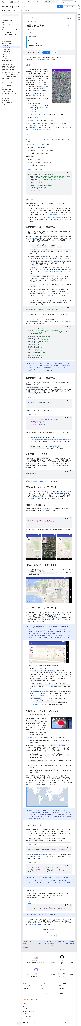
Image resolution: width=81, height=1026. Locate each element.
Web (42, 991)
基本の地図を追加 (58, 217)
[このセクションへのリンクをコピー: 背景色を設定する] (40, 891)
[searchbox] (10, 15)
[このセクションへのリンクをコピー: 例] (29, 135)
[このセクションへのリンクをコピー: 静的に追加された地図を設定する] (56, 227)
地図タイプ (33, 112)
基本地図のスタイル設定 (36, 705)
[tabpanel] (49, 183)
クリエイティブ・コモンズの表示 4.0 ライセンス (57, 941)
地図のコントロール (35, 737)
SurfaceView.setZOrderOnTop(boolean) (55, 271)
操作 (37, 117)
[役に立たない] (70, 18)
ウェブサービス (45, 993)
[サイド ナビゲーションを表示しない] (19, 1023)
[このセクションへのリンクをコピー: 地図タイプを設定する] (46, 505)
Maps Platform (17, 2)
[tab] (30, 169)
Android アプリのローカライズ (41, 481)
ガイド (3, 10)
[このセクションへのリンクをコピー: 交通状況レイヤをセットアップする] (58, 487)
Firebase (25, 1008)
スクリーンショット (49, 139)
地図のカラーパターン (54, 295)
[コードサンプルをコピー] (70, 172)
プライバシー (32, 1022)
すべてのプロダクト (28, 1016)
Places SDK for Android (29, 991)
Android (5, 7)
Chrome (25, 1006)
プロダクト (34, 18)
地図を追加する (33, 95)
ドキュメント (31, 19)
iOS (55, 52)
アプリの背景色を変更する (35, 925)
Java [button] (35, 397)
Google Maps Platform (44, 18)
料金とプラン (62, 986)
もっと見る (35, 2)
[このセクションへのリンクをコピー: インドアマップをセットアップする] (58, 608)
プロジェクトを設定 (44, 217)
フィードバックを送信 (64, 26)
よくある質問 (26, 986)
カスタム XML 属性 (31, 238)
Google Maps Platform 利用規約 (37, 812)
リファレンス (11, 10)
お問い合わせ (69, 7)
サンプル (20, 10)
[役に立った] (68, 18)
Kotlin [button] (29, 397)
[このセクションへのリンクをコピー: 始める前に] (37, 200)
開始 (60, 7)
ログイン (77, 2)
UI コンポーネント (40, 114)
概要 (29, 2)
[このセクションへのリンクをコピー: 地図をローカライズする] (48, 454)
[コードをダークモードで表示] (68, 172)
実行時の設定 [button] (38, 169)
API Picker (25, 988)
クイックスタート (51, 214)
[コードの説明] (65, 172)
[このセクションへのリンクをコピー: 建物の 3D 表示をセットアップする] (57, 565)
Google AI (25, 1013)
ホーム (27, 18)
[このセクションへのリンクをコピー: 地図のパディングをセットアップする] (60, 711)
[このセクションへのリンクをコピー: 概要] (31, 65)
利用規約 (61, 993)
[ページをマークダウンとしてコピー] (33, 29)
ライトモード (33, 120)
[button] (10, 44)
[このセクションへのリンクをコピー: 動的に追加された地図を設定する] (56, 378)
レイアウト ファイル (38, 144)
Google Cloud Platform (28, 1011)
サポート (27, 10)
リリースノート (30, 32)
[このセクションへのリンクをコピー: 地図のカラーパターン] (46, 826)
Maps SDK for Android (18, 7)
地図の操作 (51, 687)
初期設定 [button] (30, 169)
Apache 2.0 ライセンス (43, 943)
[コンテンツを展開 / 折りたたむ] (37, 36)
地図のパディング (38, 129)
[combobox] (52, 1)
